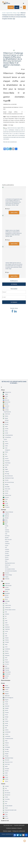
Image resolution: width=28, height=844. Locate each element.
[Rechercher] (21, 7)
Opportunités (9, 12)
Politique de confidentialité (18, 831)
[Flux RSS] (24, 7)
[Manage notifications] (24, 841)
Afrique (14, 12)
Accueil (3, 12)
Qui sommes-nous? (8, 826)
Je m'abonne (14, 284)
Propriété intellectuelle (19, 826)
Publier (11, 7)
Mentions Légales (7, 831)
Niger (18, 12)
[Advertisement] (14, 35)
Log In (16, 7)
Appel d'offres (14, 212)
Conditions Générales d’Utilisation (14, 828)
